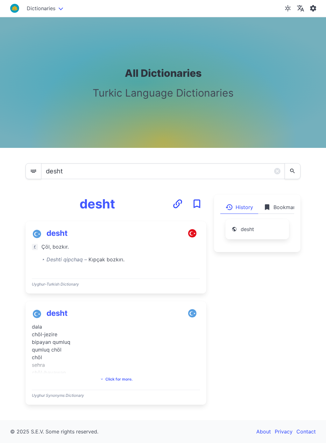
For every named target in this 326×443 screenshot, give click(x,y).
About (263, 431)
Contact (306, 431)
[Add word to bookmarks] (196, 204)
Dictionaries (41, 8)
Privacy (284, 431)
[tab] (239, 207)
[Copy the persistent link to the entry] (177, 204)
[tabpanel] (257, 233)
